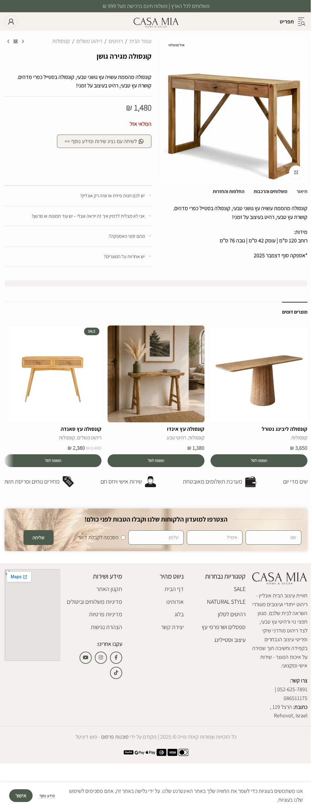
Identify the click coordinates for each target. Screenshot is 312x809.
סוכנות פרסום (114, 736)
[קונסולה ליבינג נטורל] (259, 373)
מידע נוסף (47, 795)
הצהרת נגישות (106, 627)
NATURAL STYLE (226, 602)
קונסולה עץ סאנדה (81, 428)
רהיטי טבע (176, 437)
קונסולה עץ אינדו (185, 428)
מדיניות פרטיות (105, 614)
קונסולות (61, 40)
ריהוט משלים (89, 40)
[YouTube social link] (86, 658)
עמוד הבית (140, 40)
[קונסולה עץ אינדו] (156, 373)
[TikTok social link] (116, 673)
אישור (21, 795)
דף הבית (174, 589)
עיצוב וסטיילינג (230, 640)
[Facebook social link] (116, 658)
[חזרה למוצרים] (15, 41)
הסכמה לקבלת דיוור (98, 537)
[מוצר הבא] (8, 41)
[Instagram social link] (101, 658)
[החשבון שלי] (11, 22)
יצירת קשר (172, 627)
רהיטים (116, 40)
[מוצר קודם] (23, 41)
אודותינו (175, 602)
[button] (259, 460)
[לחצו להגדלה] (296, 172)
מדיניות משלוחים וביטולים (94, 602)
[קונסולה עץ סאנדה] (53, 373)
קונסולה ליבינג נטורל (284, 428)
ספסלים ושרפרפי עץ (224, 627)
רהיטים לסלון (232, 614)
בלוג (179, 614)
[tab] (301, 191)
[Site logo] (156, 21)
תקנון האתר (109, 589)
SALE (240, 589)
